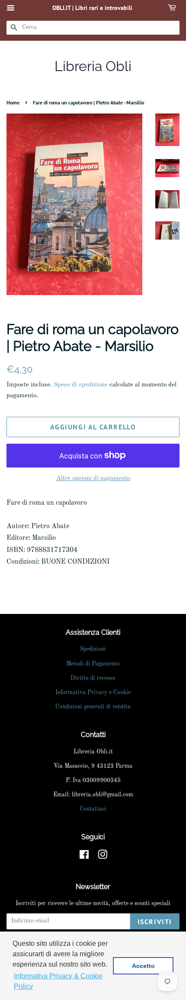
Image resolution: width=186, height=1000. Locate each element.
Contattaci (93, 809)
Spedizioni (93, 649)
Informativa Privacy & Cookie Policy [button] (58, 981)
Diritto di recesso (93, 678)
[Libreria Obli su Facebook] (84, 857)
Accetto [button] (143, 965)
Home (12, 102)
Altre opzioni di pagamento (93, 478)
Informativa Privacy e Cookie (93, 692)
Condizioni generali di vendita (93, 707)
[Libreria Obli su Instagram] (102, 857)
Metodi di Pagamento (93, 664)
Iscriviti (155, 921)
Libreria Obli (93, 66)
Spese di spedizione (81, 385)
